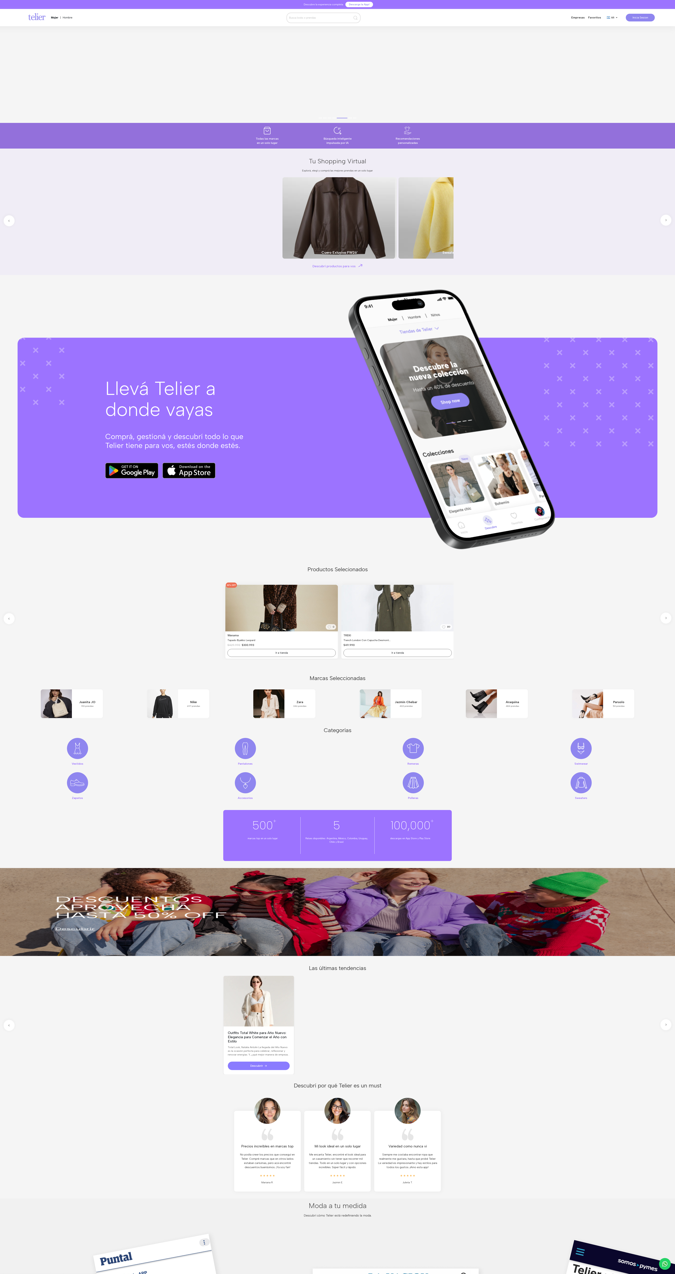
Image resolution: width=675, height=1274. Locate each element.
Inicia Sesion (640, 17)
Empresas (578, 17)
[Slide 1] (324, 118)
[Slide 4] (341, 118)
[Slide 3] (336, 118)
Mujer (54, 17)
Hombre (67, 17)
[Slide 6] (350, 118)
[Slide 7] (354, 118)
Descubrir (256, 1065)
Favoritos (594, 17)
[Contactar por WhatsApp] (665, 1264)
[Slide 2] (332, 118)
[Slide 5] (345, 118)
